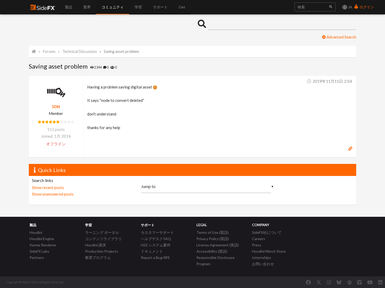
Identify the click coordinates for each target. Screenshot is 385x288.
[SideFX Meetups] (349, 282)
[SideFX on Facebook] (308, 282)
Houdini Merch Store (269, 251)
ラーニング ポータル (102, 232)
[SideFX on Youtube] (370, 282)
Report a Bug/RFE (155, 257)
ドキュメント (152, 251)
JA (349, 7)
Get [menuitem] (182, 7)
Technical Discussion (79, 51)
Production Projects (101, 251)
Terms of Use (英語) (212, 232)
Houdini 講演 (95, 245)
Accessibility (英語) (211, 251)
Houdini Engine (42, 238)
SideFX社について (267, 232)
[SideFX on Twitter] (318, 282)
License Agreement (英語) (217, 245)
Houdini (36, 232)
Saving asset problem (121, 51)
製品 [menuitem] (68, 7)
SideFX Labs (39, 251)
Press (256, 245)
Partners (37, 257)
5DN (56, 106)
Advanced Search (341, 37)
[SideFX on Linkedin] (380, 282)
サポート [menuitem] (160, 7)
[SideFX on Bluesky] (339, 282)
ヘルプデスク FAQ (156, 238)
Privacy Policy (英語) (212, 238)
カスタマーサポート (157, 232)
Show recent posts (48, 187)
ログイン (366, 7)
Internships (261, 257)
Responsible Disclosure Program (215, 260)
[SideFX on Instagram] (329, 282)
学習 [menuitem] (138, 7)
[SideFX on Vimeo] (359, 282)
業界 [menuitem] (87, 7)
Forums (49, 51)
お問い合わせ (263, 264)
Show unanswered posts (53, 194)
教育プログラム (98, 257)
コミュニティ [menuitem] (113, 7)
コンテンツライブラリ (103, 238)
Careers (258, 238)
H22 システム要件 (155, 245)
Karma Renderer (43, 245)
